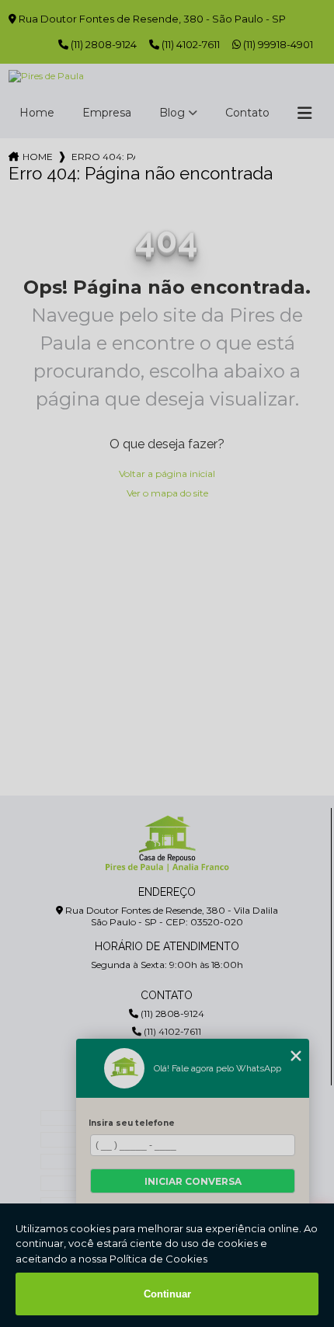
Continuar (167, 1294)
